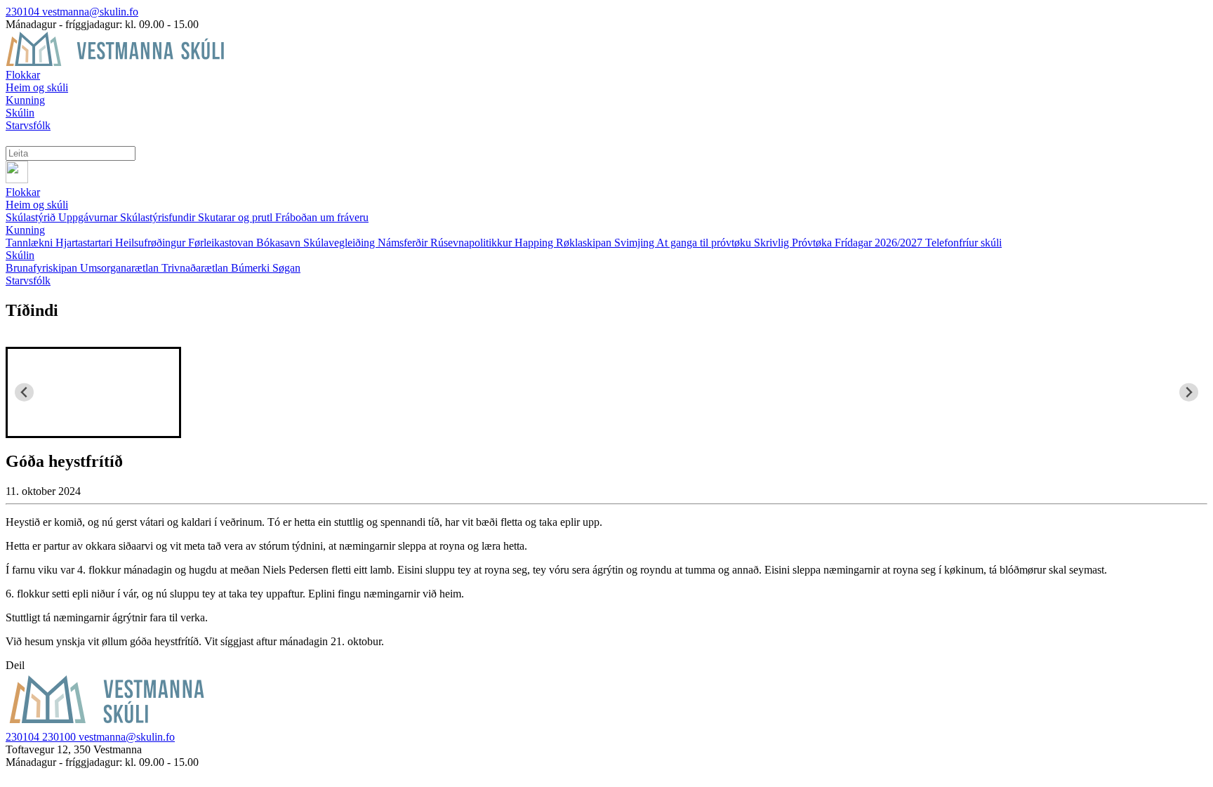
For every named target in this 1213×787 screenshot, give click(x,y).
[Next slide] (1188, 392)
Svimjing (635, 243)
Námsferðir (404, 243)
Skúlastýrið (32, 217)
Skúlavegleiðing (340, 243)
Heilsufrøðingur (151, 243)
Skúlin (20, 255)
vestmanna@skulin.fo (90, 12)
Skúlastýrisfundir (159, 217)
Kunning (25, 230)
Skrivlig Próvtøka (794, 243)
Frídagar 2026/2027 (880, 243)
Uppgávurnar (89, 217)
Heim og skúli (37, 205)
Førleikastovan (222, 243)
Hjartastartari (85, 243)
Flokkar (23, 192)
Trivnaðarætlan (196, 268)
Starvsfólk (28, 280)
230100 (60, 737)
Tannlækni (30, 243)
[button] (93, 392)
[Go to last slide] (24, 392)
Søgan (286, 268)
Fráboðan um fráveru (322, 217)
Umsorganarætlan (120, 268)
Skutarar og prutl (236, 217)
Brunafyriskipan (43, 268)
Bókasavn (279, 243)
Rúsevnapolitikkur (472, 243)
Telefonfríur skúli (963, 243)
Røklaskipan (585, 243)
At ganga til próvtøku (705, 243)
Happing (535, 243)
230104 (24, 12)
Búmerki (251, 268)
